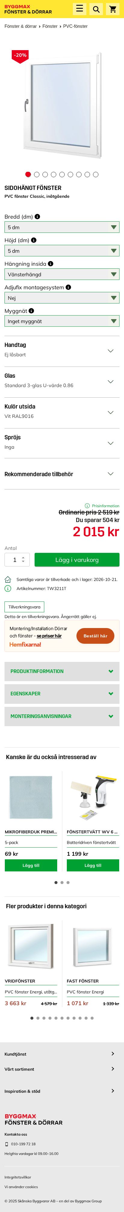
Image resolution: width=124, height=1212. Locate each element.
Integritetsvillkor (18, 1177)
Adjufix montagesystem (34, 287)
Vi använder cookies (21, 1187)
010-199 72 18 (23, 1144)
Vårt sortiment (19, 1069)
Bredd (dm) (19, 217)
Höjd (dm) (17, 240)
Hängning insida (25, 264)
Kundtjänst (15, 1054)
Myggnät (16, 311)
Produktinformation (37, 671)
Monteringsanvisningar (41, 716)
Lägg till (31, 865)
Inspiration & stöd (22, 1091)
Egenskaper (25, 694)
